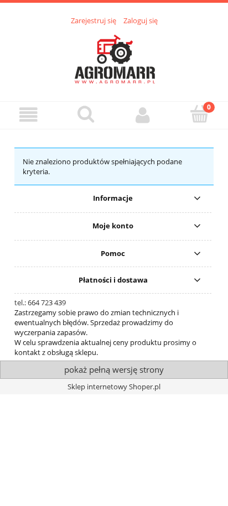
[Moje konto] (142, 115)
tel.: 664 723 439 (40, 302)
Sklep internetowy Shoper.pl (114, 387)
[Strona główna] (114, 57)
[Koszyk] (199, 114)
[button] (28, 115)
